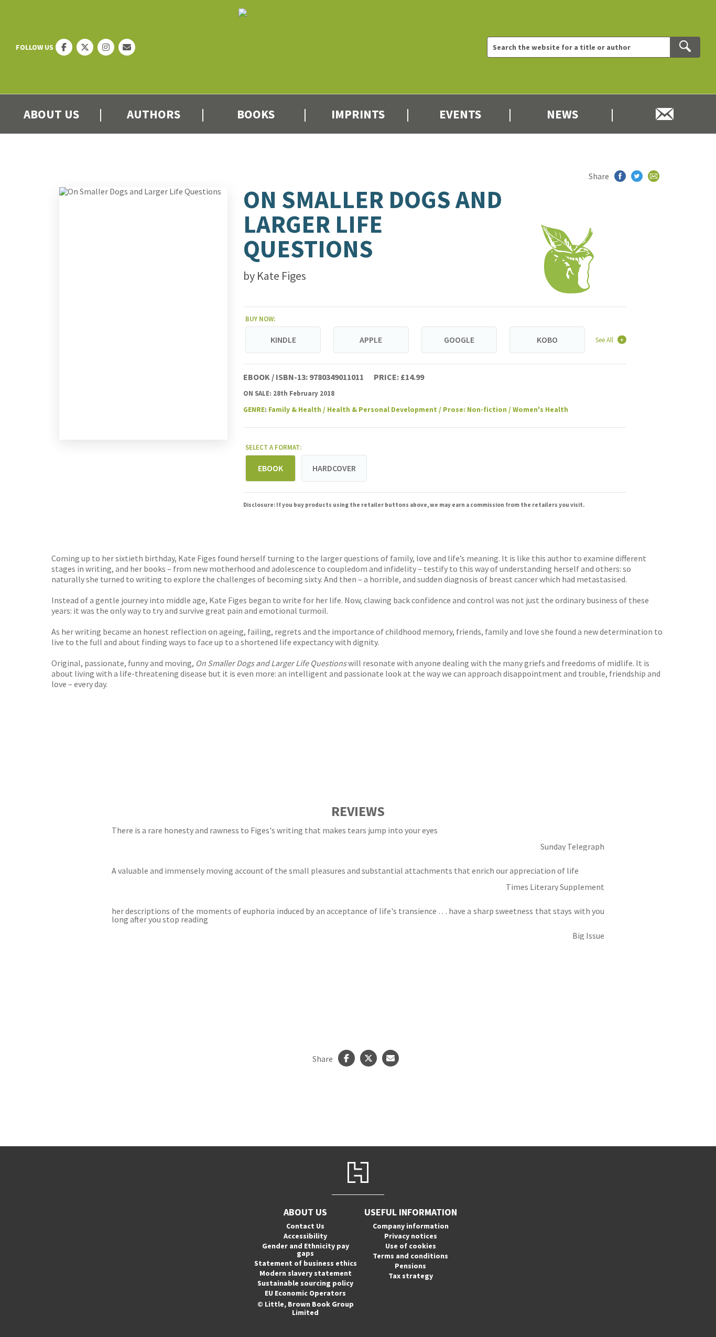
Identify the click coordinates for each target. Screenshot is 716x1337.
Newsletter (665, 114)
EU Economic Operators (305, 1293)
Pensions (410, 1265)
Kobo (547, 339)
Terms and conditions (410, 1255)
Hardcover (334, 468)
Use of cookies (410, 1246)
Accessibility (305, 1236)
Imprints (358, 114)
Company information (411, 1226)
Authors (153, 114)
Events (460, 114)
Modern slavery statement (305, 1273)
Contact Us (305, 1226)
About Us (51, 114)
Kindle (283, 339)
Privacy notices (410, 1236)
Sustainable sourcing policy (305, 1283)
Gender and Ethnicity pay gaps (305, 1249)
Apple (371, 339)
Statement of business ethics (305, 1263)
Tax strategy (410, 1275)
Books (256, 114)
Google (459, 339)
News (562, 114)
